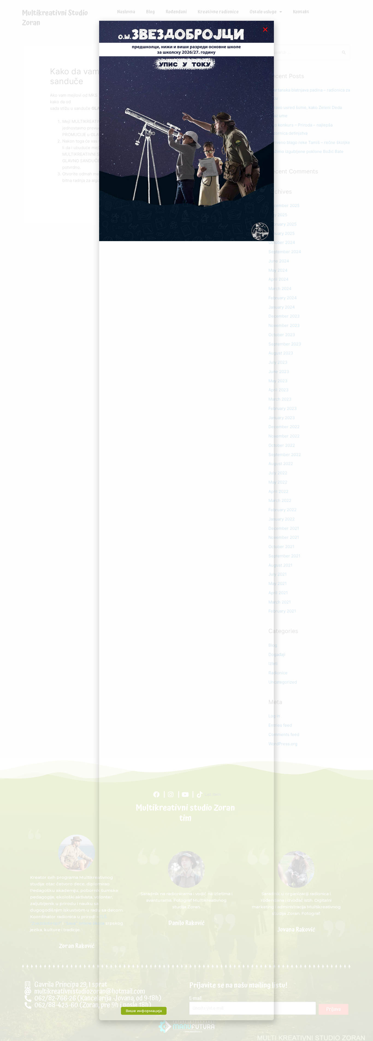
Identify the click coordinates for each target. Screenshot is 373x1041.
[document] (186, 520)
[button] (265, 29)
